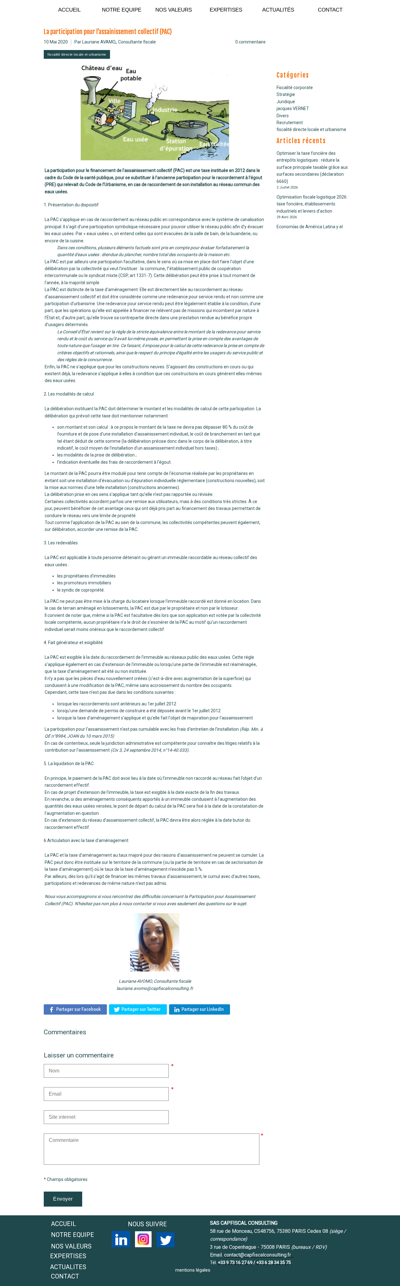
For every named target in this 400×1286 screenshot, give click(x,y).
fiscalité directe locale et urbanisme (311, 129)
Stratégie (286, 94)
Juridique (286, 101)
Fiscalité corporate (295, 87)
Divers (283, 115)
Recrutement (290, 122)
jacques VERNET (293, 108)
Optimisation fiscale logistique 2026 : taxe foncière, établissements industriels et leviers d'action (312, 204)
